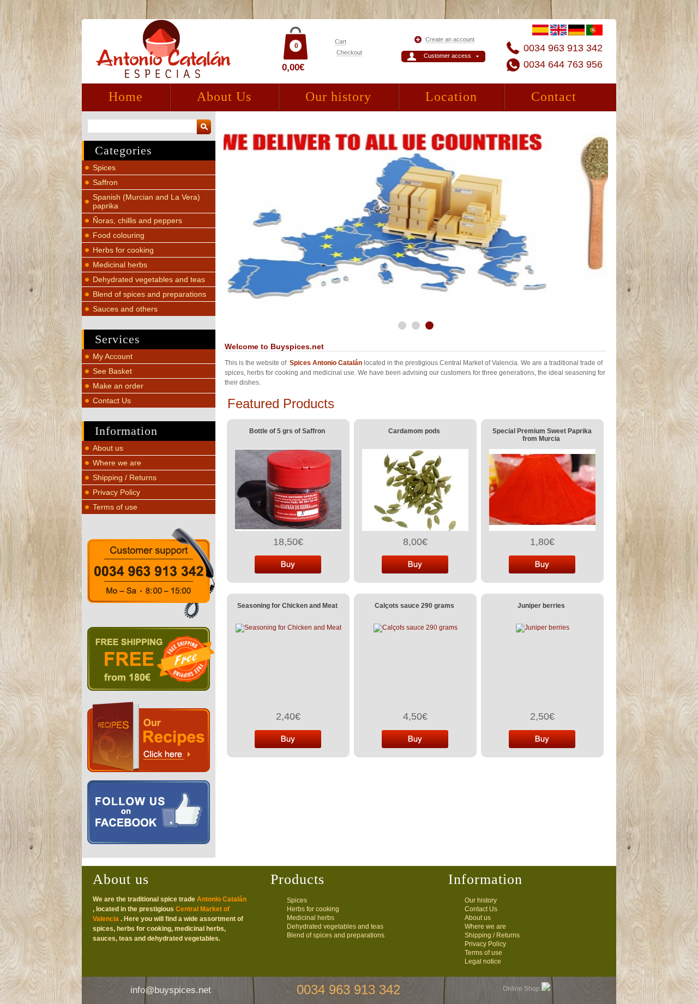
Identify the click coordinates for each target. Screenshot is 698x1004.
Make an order (118, 385)
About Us (224, 96)
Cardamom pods (414, 431)
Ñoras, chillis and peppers (137, 220)
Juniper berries (541, 605)
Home (126, 96)
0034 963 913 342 (563, 48)
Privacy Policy (116, 492)
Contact (553, 96)
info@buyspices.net (170, 990)
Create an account (449, 39)
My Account (113, 356)
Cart (340, 41)
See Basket (112, 371)
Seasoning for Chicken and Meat (287, 605)
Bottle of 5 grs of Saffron (287, 431)
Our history (338, 96)
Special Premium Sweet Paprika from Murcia (542, 435)
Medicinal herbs (120, 264)
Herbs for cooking (123, 250)
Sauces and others (125, 308)
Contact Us (112, 400)
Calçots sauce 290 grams (414, 605)
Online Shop (522, 989)
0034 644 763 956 (563, 64)
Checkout (349, 52)
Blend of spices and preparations (149, 294)
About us (108, 448)
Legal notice (483, 961)
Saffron (105, 182)
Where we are (117, 462)
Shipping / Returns (125, 477)
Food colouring (119, 235)
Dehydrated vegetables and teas (149, 279)
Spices (104, 167)
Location (451, 96)
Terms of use (115, 507)
